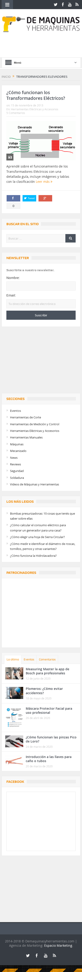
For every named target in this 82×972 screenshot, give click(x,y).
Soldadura (17, 478)
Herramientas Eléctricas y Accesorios (34, 109)
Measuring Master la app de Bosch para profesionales (47, 671)
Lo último (13, 659)
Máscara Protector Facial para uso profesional (49, 710)
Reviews (15, 464)
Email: (11, 295)
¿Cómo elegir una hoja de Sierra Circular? (37, 537)
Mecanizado (18, 451)
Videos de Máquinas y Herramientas (34, 484)
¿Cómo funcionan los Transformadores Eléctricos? (35, 95)
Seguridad (17, 471)
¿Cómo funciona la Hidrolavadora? (33, 556)
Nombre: (13, 278)
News (14, 458)
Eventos (15, 411)
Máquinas (16, 444)
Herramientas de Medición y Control (34, 424)
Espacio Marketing (58, 945)
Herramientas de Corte (25, 417)
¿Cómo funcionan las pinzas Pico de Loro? (51, 739)
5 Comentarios (15, 113)
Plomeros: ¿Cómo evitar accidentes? (44, 690)
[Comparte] (13, 198)
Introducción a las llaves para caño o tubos (49, 759)
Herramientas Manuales (26, 437)
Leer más (43, 181)
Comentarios (47, 659)
